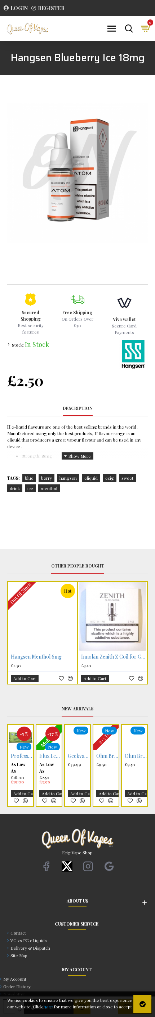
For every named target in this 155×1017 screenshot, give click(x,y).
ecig (109, 478)
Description (78, 408)
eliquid (91, 478)
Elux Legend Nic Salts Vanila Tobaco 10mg (50, 756)
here (48, 1006)
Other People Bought (77, 566)
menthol (49, 488)
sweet (127, 478)
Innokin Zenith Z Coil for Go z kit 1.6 (114, 657)
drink (15, 488)
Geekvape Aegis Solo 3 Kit (79, 756)
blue (29, 478)
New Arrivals (77, 708)
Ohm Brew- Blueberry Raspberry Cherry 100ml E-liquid (136, 756)
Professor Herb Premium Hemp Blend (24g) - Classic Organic (22, 756)
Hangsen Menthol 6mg (36, 657)
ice (30, 488)
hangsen (68, 478)
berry (46, 478)
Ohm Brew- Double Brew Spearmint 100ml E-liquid (107, 756)
